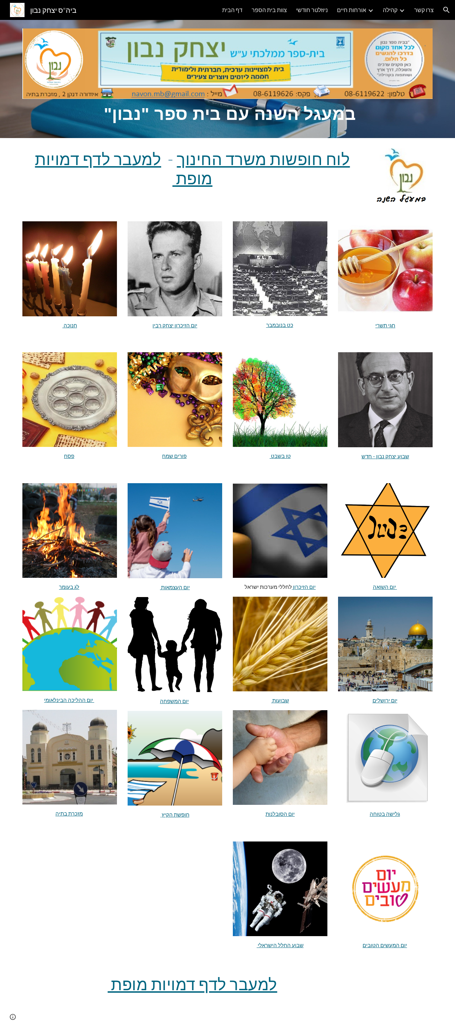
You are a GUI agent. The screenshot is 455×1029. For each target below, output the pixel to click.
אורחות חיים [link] (351, 9)
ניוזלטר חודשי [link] (312, 9)
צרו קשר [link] (424, 9)
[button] (446, 10)
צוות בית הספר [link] (269, 9)
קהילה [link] (390, 9)
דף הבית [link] (232, 9)
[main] (227, 114)
